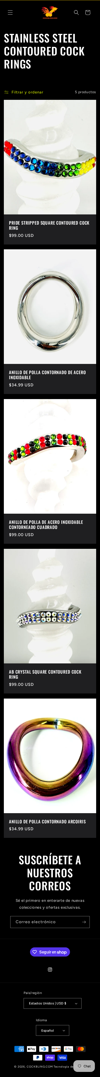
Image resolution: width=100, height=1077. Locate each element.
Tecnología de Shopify (70, 1066)
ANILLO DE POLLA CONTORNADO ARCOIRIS (47, 821)
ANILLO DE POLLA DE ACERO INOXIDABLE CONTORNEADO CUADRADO (46, 525)
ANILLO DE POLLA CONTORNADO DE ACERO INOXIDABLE (47, 375)
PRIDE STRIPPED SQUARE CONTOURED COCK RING (49, 225)
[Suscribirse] (83, 922)
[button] (10, 12)
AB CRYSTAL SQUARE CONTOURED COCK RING (45, 674)
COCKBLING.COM (40, 1066)
